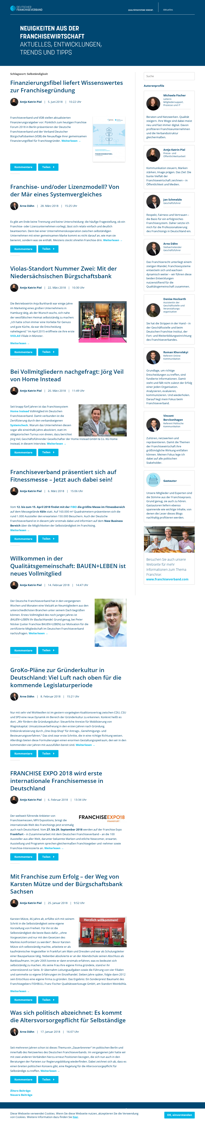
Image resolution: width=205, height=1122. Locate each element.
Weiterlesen (71, 141)
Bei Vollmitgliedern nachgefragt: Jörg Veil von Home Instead (67, 375)
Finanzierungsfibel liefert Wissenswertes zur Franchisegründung (66, 86)
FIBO (73, 507)
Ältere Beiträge (20, 1090)
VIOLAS (15, 336)
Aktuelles (168, 9)
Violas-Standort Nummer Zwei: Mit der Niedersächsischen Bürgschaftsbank (63, 272)
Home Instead (19, 411)
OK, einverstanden (179, 1115)
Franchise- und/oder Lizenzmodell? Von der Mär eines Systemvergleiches (64, 190)
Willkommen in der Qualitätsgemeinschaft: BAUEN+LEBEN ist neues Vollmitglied (68, 565)
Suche (191, 76)
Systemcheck (19, 425)
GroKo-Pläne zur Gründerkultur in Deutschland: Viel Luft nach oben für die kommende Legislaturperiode (65, 677)
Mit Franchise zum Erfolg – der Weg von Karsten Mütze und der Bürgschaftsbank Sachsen (66, 884)
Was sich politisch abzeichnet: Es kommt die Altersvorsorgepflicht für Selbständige (68, 1016)
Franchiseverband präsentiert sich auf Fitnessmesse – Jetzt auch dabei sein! (63, 475)
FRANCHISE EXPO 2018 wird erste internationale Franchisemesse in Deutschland (56, 780)
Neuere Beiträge (21, 1095)
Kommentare (23, 167)
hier (75, 1117)
